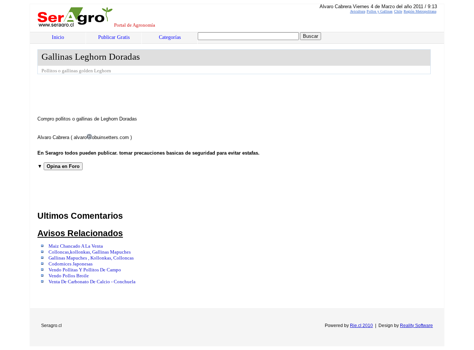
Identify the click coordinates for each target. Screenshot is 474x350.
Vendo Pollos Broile (69, 275)
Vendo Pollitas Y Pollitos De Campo (85, 270)
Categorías (170, 37)
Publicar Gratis (114, 37)
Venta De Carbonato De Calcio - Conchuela (92, 281)
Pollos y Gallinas (380, 11)
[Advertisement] (172, 94)
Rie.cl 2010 (361, 325)
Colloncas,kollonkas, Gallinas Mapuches (90, 252)
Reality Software (416, 325)
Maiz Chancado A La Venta (76, 246)
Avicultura (357, 11)
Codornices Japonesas (71, 264)
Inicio (58, 37)
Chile (398, 11)
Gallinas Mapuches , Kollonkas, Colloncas (91, 258)
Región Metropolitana (420, 11)
